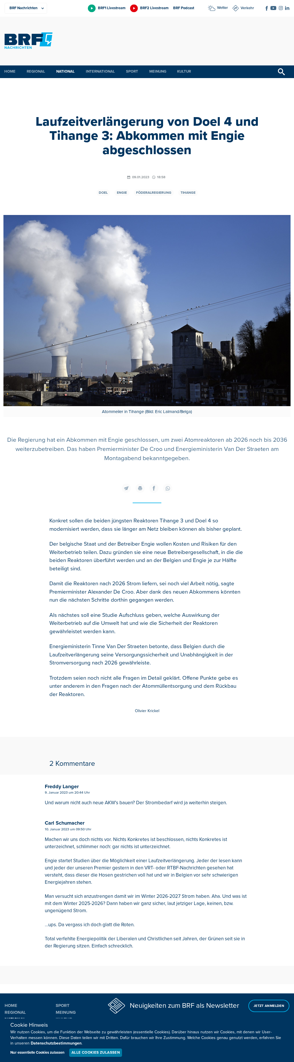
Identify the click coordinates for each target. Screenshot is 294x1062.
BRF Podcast (183, 8)
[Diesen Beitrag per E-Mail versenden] (126, 488)
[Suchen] (281, 71)
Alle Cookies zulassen (95, 1052)
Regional (36, 71)
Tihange (188, 193)
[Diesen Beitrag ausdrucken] (140, 488)
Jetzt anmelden (269, 1006)
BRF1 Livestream (111, 8)
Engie (122, 193)
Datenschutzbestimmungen (56, 1043)
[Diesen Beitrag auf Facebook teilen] (153, 488)
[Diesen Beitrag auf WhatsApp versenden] (167, 488)
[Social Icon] (267, 8)
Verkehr (247, 8)
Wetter (222, 7)
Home (10, 71)
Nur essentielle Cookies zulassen (37, 1052)
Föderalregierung (153, 193)
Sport (132, 71)
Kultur (184, 71)
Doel (103, 193)
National (65, 71)
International (100, 71)
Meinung (157, 71)
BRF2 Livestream (154, 8)
